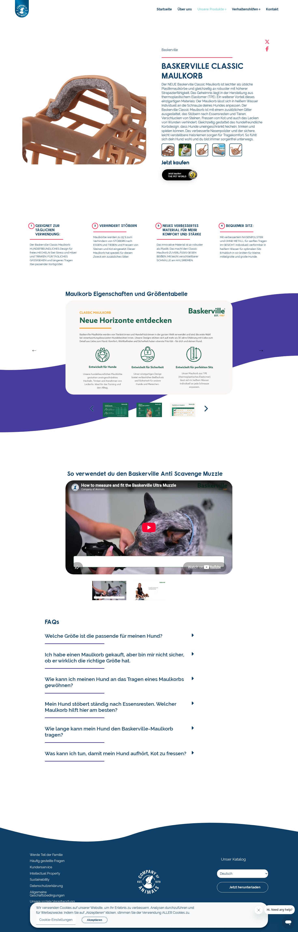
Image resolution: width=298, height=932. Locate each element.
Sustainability (39, 879)
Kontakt (272, 9)
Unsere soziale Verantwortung (52, 901)
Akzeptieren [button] (94, 919)
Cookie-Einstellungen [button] (55, 920)
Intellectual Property (45, 873)
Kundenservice (41, 867)
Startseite (164, 9)
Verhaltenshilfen (245, 9)
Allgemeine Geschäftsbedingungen (47, 894)
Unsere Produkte (210, 9)
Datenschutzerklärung (46, 886)
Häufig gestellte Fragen (47, 861)
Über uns (185, 9)
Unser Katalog (233, 859)
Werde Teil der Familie (46, 854)
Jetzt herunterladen (244, 887)
